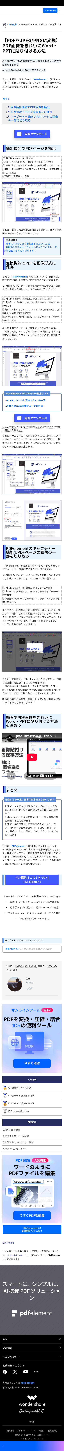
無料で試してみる (32, 733)
